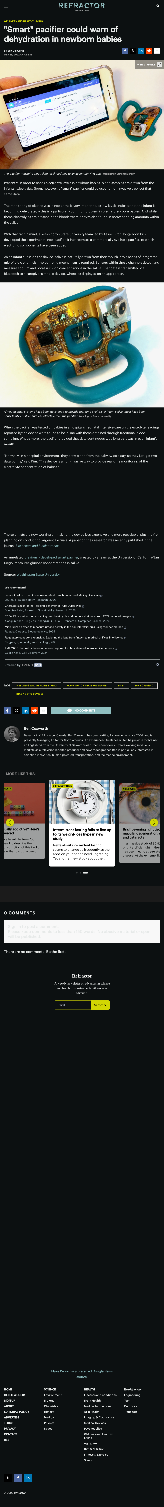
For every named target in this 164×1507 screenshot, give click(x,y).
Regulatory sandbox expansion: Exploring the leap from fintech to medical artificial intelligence (64, 637)
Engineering (132, 1395)
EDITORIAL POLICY (16, 1412)
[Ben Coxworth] (12, 734)
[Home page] (82, 7)
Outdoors (130, 1406)
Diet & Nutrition (94, 1449)
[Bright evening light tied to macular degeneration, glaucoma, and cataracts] (82, 802)
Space (48, 1428)
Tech (127, 1400)
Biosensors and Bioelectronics (37, 546)
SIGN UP (9, 1400)
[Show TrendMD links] (157, 664)
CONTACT (10, 1434)
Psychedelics (93, 1428)
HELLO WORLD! (14, 1395)
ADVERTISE (11, 1417)
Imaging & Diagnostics (99, 1417)
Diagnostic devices (30, 693)
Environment (53, 1395)
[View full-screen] (159, 64)
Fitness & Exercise (96, 1454)
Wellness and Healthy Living (23, 21)
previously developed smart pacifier (51, 557)
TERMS (8, 1423)
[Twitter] (133, 51)
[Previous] (10, 823)
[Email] (157, 51)
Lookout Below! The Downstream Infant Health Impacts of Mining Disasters (52, 595)
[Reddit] (149, 51)
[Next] (154, 823)
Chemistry (51, 1406)
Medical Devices (95, 1423)
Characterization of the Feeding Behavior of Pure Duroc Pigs (43, 605)
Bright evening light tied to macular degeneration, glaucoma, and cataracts (81, 834)
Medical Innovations (97, 1406)
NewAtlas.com (133, 1389)
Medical (49, 1417)
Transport (130, 1412)
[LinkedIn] (141, 51)
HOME (8, 1389)
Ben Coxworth (36, 728)
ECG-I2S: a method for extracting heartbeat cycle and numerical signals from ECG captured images (68, 616)
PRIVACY (10, 1428)
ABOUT (9, 1406)
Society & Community (134, 789)
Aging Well (60, 786)
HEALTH (89, 1389)
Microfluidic (144, 685)
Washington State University (38, 574)
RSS (6, 1440)
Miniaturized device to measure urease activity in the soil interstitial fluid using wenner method (64, 626)
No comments (85, 710)
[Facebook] (125, 51)
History (49, 1412)
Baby (121, 685)
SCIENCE (50, 1389)
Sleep (88, 1460)
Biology (49, 1400)
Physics (49, 1423)
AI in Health (92, 1412)
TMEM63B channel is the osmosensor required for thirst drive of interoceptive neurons (59, 648)
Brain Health (92, 1400)
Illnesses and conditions (100, 1395)
